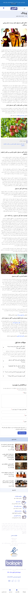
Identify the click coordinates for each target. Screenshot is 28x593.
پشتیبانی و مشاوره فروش (17, 513)
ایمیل (24, 421)
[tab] (14, 439)
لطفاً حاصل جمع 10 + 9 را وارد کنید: (18, 409)
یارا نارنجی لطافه (20, 115)
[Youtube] (9, 580)
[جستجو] (1, 8)
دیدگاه (24, 393)
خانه (26, 16)
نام (25, 415)
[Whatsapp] (15, 580)
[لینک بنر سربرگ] (14, 3)
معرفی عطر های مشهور (20, 16)
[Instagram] (18, 580)
